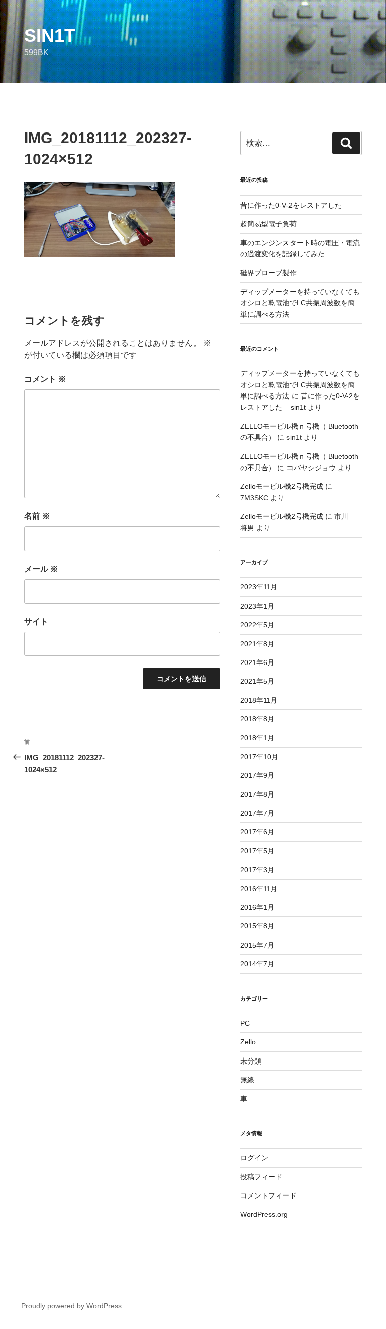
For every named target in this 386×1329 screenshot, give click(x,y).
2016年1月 (257, 907)
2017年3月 (257, 870)
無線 (247, 1080)
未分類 (250, 1061)
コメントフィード (268, 1195)
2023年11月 (258, 587)
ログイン (254, 1158)
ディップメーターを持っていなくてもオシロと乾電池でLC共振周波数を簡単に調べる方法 (300, 303)
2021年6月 (257, 662)
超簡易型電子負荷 (268, 224)
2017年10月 (259, 757)
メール (41, 569)
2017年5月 (257, 851)
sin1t (49, 35)
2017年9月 (257, 775)
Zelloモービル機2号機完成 (281, 486)
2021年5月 (257, 681)
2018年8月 (257, 719)
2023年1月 (257, 606)
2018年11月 (258, 700)
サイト (36, 621)
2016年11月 (258, 889)
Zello (248, 1042)
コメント (45, 379)
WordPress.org (264, 1214)
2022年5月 (257, 625)
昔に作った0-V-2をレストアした (291, 205)
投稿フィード (261, 1177)
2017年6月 (257, 832)
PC (245, 1023)
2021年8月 (257, 644)
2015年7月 (257, 945)
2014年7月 (257, 964)
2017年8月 (257, 794)
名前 (37, 516)
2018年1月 (257, 738)
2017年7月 (257, 813)
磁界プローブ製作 (268, 273)
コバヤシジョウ (311, 467)
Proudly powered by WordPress (71, 1306)
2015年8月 (257, 926)
